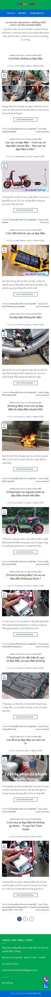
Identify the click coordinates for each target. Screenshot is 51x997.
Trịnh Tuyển (38, 66)
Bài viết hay (7, 982)
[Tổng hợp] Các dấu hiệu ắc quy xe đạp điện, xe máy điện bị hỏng (25, 659)
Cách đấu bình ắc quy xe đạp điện (25, 233)
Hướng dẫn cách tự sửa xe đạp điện (25, 55)
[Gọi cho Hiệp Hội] (46, 979)
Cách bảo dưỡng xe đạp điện (25, 58)
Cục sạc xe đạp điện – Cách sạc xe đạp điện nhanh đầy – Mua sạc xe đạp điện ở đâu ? (25, 146)
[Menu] (3, 4)
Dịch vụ (11, 13)
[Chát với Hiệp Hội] (46, 986)
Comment (44, 222)
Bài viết (22, 13)
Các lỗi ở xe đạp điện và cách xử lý (25, 741)
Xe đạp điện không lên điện (25, 317)
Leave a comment (42, 132)
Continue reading (25, 119)
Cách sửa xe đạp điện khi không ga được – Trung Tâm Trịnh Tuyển (25, 826)
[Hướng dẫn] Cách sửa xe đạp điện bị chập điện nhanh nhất (25, 407)
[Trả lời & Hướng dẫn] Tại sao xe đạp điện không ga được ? (25, 576)
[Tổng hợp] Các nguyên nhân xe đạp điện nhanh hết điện (25, 493)
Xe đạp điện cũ (37, 13)
